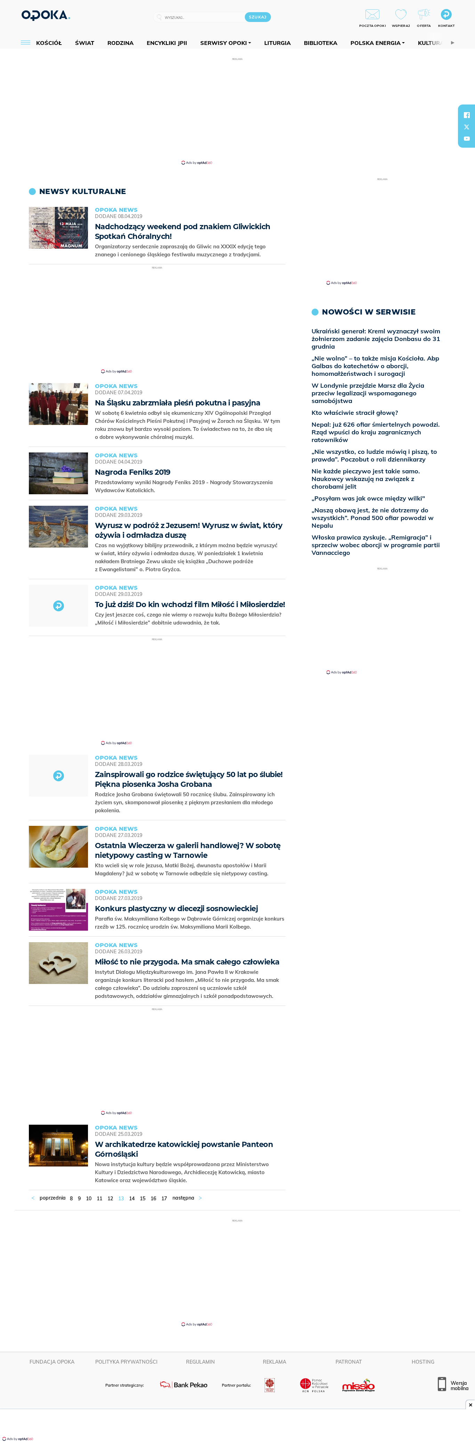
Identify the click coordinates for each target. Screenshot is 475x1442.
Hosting (423, 1362)
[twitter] (466, 126)
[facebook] (466, 115)
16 (153, 1198)
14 (132, 1198)
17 (164, 1198)
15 (142, 1198)
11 (99, 1198)
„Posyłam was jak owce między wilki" (368, 498)
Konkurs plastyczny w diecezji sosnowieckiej (176, 908)
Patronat (349, 1362)
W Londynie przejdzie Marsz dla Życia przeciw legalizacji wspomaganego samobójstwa (368, 393)
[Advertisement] (237, 110)
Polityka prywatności (126, 1362)
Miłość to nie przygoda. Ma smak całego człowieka (187, 962)
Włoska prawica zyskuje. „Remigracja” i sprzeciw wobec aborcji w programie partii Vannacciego (376, 545)
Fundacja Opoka (52, 1362)
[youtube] (466, 138)
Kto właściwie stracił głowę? (355, 413)
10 (88, 1198)
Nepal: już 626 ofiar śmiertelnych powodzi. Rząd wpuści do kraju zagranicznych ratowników (376, 432)
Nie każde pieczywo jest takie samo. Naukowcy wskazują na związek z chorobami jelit (366, 478)
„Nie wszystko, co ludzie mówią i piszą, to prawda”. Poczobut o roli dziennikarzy (374, 455)
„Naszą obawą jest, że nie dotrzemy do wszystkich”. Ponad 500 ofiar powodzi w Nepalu (373, 517)
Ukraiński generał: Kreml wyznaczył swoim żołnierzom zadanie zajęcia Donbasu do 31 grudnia (376, 338)
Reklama (274, 1362)
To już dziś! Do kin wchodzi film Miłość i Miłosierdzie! (190, 604)
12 (110, 1198)
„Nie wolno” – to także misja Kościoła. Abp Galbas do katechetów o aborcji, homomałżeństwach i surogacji (375, 366)
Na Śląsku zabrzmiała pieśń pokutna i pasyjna (177, 402)
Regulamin (200, 1362)
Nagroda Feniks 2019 (132, 472)
